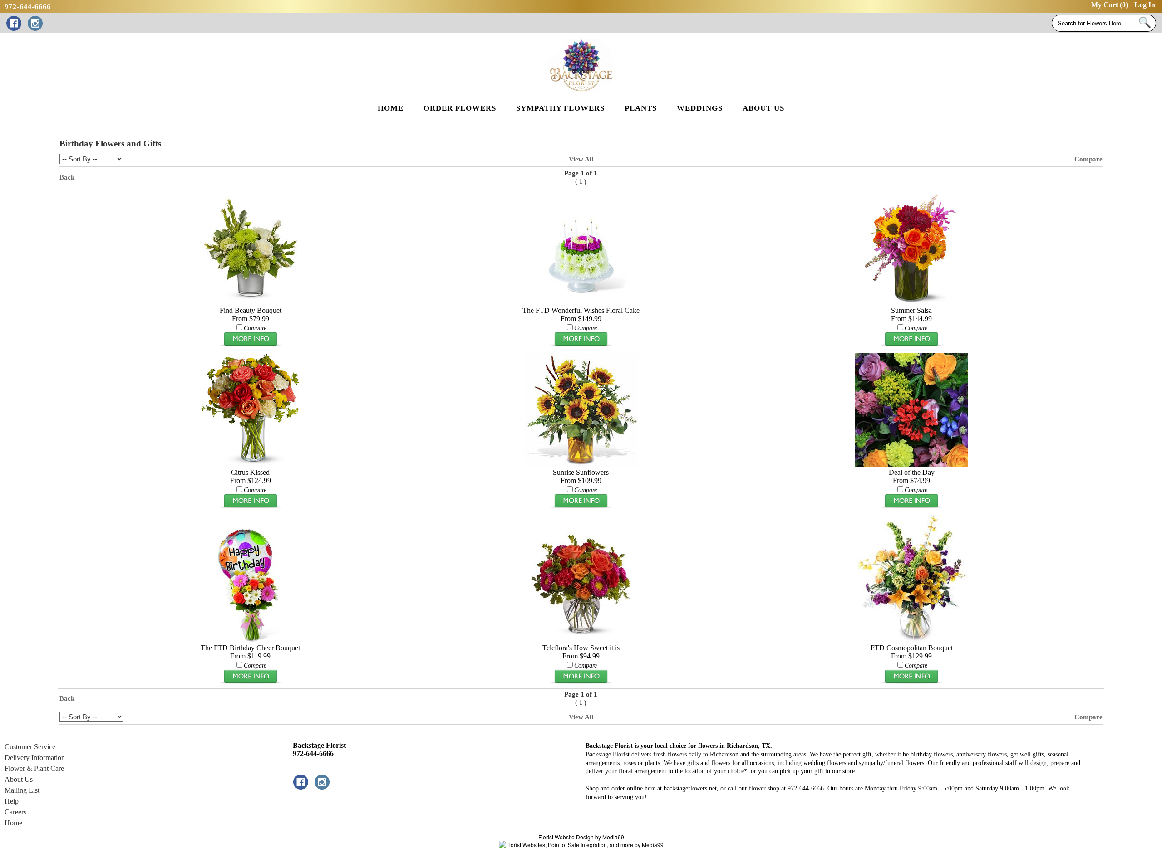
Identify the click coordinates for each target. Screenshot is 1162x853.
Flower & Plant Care (34, 768)
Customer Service (30, 747)
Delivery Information (35, 757)
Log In (1144, 5)
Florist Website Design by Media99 (581, 837)
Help (12, 801)
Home (13, 823)
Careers (15, 812)
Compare (1088, 159)
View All (581, 159)
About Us (19, 779)
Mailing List (22, 790)
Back (66, 177)
